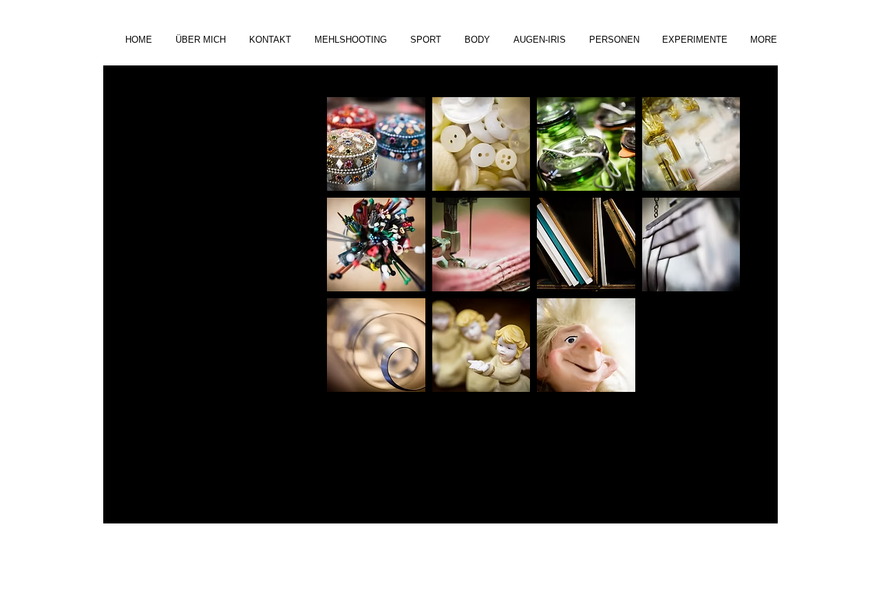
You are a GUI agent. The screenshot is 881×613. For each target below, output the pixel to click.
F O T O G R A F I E (218, 271)
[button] (352, 40)
